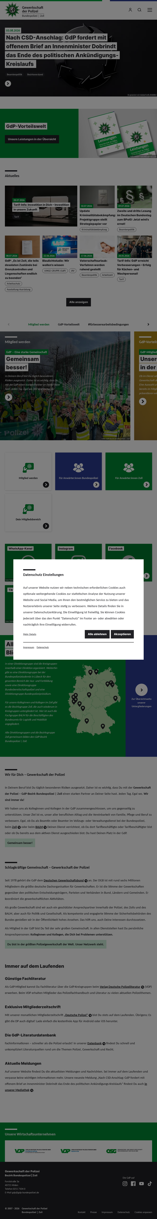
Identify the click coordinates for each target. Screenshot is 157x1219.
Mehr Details (29, 634)
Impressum (28, 647)
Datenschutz (43, 647)
